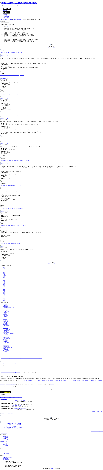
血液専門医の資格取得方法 (11, 384)
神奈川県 (4, 275)
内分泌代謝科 (16, 33)
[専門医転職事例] (3, 399)
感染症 (23, 30)
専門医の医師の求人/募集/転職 (6, 19)
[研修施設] (5, 14)
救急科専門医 (5, 321)
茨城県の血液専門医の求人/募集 (30, 380)
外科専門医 (5, 316)
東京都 (4, 274)
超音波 (28, 33)
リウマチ (7, 36)
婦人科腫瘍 (7, 39)
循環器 (14, 32)
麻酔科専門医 (5, 306)
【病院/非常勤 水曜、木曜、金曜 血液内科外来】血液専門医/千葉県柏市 (14, 160)
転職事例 (4, 450)
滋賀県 (4, 282)
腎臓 (6, 33)
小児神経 (20, 40)
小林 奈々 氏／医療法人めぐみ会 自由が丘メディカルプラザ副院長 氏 (15, 428)
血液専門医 (19, 19)
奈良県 (4, 286)
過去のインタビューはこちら (97, 431)
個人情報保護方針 (6, 437)
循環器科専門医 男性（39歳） (20, 408)
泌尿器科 (18, 29)
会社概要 (4, 438)
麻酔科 (16, 28)
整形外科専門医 (6, 304)
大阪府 (4, 284)
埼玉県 (4, 272)
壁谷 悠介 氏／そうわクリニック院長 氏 (9, 426)
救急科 (6, 32)
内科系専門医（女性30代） (17, 405)
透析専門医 (5, 331)
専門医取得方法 (6, 458)
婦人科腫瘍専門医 (6, 346)
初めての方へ (5, 443)
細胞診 (6, 34)
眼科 (33, 28)
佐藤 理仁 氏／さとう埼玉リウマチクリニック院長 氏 (12, 427)
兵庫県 (4, 285)
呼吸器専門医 (5, 324)
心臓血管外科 (7, 35)
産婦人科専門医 (6, 310)
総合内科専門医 (6, 315)
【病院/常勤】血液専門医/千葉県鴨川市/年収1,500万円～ (11, 243)
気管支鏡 (7, 38)
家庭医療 (30, 40)
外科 (11, 30)
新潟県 (4, 276)
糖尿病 (15, 30)
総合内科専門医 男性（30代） (20, 400)
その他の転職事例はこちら (97, 411)
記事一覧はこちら (99, 367)
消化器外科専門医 (6, 330)
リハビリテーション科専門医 (8, 333)
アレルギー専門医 (6, 342)
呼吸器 (19, 32)
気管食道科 (23, 38)
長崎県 (4, 294)
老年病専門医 (5, 334)
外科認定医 (27, 41)
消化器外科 (23, 33)
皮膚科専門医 (5, 305)
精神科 (25, 40)
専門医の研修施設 (6, 459)
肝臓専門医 (5, 319)
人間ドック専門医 (6, 350)
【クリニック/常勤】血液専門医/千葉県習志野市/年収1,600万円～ (12, 208)
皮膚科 (12, 28)
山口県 (4, 289)
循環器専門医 (5, 323)
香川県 (4, 291)
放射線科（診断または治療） (25, 28)
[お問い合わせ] (6, 17)
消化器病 (24, 32)
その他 (32, 41)
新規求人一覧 (5, 446)
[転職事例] (5, 10)
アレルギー (13, 38)
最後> (54, 47)
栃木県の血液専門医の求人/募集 (43, 380)
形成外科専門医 (6, 313)
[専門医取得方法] (6, 13)
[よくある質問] (6, 16)
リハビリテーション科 (24, 34)
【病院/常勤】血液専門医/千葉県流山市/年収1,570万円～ (11, 185)
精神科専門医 (5, 348)
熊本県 (4, 295)
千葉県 (14, 19)
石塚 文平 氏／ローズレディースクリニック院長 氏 (11, 423)
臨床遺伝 (16, 36)
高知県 (4, 292)
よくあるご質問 (6, 452)
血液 (11, 32)
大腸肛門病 (30, 38)
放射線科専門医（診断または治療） (9, 307)
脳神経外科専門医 (6, 332)
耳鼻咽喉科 (13, 29)
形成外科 (24, 29)
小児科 (10, 33)
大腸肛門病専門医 (6, 345)
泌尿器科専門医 (6, 312)
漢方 (20, 36)
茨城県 (4, 269)
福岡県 (4, 293)
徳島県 (4, 290)
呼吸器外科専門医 (6, 337)
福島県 (4, 268)
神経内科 (32, 35)
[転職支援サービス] (7, 9)
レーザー (25, 36)
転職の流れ (5, 444)
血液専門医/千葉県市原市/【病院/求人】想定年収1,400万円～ (12, 75)
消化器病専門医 (6, 325)
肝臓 (20, 30)
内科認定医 (21, 41)
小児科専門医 (5, 328)
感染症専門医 (5, 320)
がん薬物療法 (35, 39)
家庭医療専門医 (6, 349)
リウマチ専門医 (6, 340)
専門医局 (2, 384)
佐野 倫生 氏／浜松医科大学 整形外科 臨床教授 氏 (11, 424)
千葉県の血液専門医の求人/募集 (88, 380)
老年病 (31, 34)
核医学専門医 (5, 343)
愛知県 (4, 281)
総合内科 (7, 30)
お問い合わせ (5, 436)
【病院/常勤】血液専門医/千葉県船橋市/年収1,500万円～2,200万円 (13, 225)
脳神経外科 (15, 34)
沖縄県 (4, 300)
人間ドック (7, 41)
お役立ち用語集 (6, 453)
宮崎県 (4, 298)
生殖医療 (14, 40)
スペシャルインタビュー (7, 457)
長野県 (4, 277)
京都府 (4, 283)
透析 (11, 34)
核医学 (18, 38)
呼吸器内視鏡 (14, 41)
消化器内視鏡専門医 (6, 338)
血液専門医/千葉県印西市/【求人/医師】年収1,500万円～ (11, 52)
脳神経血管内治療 (27, 39)
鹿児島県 (4, 299)
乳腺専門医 (5, 341)
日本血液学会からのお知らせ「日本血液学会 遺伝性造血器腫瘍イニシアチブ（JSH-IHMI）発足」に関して (20, 363)
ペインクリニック (15, 39)
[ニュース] (5, 15)
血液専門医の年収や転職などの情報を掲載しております (11, 397)
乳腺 (11, 36)
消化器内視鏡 (21, 35)
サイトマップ (5, 439)
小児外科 (27, 35)
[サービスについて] (4, 441)
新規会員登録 (5, 445)
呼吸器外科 (14, 35)
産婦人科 (7, 29)
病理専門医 (5, 314)
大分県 (4, 297)
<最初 (49, 47)
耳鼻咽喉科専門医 (6, 311)
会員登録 (52, 384)
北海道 (4, 267)
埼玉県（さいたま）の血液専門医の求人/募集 (72, 380)
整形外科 (7, 28)
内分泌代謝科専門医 (6, 329)
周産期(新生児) (8, 40)
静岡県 (4, 280)
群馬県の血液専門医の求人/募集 (56, 380)
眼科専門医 (5, 308)
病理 (28, 29)
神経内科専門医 (6, 339)
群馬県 (4, 271)
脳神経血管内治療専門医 (7, 347)
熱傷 (21, 39)
